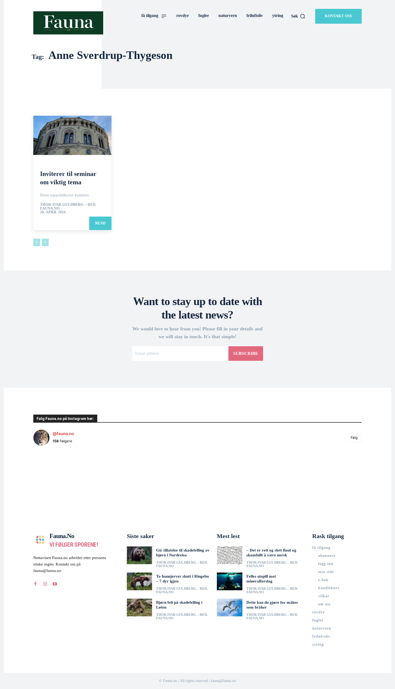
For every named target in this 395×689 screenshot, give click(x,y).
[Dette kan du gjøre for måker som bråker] (229, 607)
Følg (354, 437)
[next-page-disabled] (45, 242)
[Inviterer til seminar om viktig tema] (72, 135)
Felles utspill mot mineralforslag (261, 578)
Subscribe (245, 353)
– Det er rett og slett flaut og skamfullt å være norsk (271, 552)
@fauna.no (63, 433)
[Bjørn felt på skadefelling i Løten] (139, 607)
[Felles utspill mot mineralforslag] (229, 581)
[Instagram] (45, 584)
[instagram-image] (60, 477)
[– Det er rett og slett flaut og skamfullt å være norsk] (229, 555)
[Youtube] (55, 584)
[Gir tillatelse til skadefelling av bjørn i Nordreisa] (139, 555)
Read (100, 223)
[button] (298, 16)
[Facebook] (35, 584)
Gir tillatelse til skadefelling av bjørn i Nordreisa (183, 552)
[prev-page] (36, 242)
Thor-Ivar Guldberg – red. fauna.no (68, 206)
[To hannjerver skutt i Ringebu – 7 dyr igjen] (139, 581)
